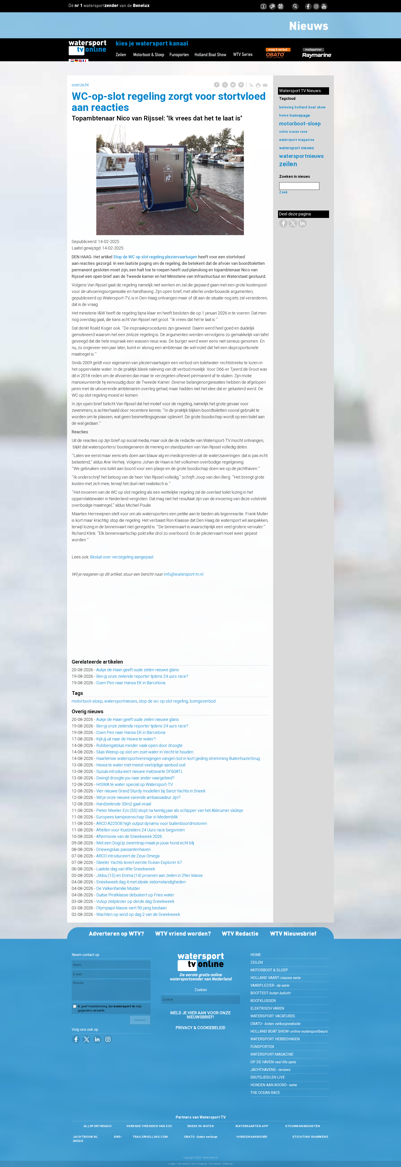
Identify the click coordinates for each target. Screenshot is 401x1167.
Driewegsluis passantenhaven (123, 849)
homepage (300, 115)
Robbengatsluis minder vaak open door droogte (139, 745)
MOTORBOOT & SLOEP (269, 970)
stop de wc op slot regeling (163, 701)
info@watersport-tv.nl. (184, 574)
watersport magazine (296, 139)
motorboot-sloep (87, 701)
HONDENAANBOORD (251, 1137)
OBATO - (200, 1137)
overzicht (80, 85)
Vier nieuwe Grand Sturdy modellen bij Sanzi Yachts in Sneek (150, 791)
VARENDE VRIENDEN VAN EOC (149, 1126)
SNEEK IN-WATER (200, 1126)
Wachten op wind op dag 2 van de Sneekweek (138, 914)
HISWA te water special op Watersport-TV (134, 784)
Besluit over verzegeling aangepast (121, 557)
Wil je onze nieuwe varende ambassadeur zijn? (138, 797)
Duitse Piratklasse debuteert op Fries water (135, 895)
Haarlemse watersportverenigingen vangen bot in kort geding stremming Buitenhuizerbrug (178, 758)
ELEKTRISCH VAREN (267, 1008)
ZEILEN (256, 962)
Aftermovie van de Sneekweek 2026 (129, 836)
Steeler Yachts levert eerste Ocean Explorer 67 (139, 862)
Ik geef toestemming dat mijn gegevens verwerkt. (110, 1008)
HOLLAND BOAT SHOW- (288, 1031)
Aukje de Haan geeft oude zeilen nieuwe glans (137, 670)
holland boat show (310, 107)
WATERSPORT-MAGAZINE (271, 1054)
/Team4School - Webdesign (220, 1163)
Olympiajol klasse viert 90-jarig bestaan (131, 908)
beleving (286, 107)
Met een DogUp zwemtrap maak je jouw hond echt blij (145, 843)
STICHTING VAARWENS (310, 1137)
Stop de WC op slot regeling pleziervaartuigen (155, 257)
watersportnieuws (120, 701)
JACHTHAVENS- (270, 1070)
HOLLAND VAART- (275, 978)
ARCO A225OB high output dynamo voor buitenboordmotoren (151, 823)
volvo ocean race (293, 131)
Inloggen (172, 1163)
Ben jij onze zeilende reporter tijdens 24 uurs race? (142, 676)
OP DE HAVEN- (273, 1062)
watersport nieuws (296, 148)
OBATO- (275, 1024)
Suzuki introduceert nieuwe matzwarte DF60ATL (139, 771)
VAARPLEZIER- (269, 985)
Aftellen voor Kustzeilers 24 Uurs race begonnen (140, 830)
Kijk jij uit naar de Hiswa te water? (126, 739)
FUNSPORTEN (262, 1047)
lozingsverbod (203, 701)
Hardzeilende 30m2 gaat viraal (123, 804)
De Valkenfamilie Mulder (118, 888)
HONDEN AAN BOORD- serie (273, 1085)
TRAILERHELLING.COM (150, 1137)
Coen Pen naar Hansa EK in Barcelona (130, 683)
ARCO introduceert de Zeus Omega (127, 856)
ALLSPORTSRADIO (97, 1126)
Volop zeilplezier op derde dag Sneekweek (135, 901)
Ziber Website (183, 1163)
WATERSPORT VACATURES (272, 1016)
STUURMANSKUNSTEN (302, 1126)
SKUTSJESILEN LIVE (267, 1077)
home (283, 115)
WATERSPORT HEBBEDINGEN (275, 1039)
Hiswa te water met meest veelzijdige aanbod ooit (140, 765)
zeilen (288, 164)
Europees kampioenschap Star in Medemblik (137, 817)
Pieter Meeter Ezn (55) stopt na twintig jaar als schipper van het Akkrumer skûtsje (169, 810)
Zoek (283, 192)
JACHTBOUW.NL (85, 1137)
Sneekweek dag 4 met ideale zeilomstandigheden (141, 882)
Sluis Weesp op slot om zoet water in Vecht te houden (144, 752)
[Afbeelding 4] (170, 179)
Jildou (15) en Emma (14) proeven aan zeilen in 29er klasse (149, 875)
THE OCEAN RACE (265, 1093)
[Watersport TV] (200, 970)
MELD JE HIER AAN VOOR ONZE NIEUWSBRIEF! (200, 1015)
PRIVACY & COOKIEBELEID (200, 1028)
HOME (255, 955)
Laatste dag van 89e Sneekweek (125, 869)
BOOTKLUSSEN (263, 1001)
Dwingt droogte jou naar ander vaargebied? (135, 778)
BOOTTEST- (270, 993)
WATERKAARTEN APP (252, 1126)
